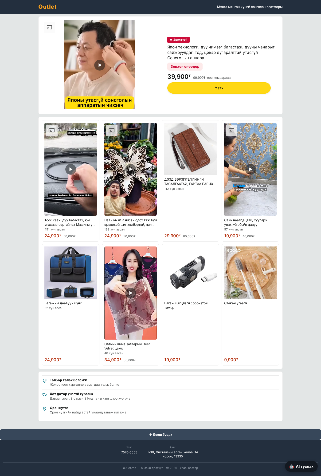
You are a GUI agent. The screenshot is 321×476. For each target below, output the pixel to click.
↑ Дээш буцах (160, 434)
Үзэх (219, 88)
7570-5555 (129, 452)
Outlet (47, 6)
